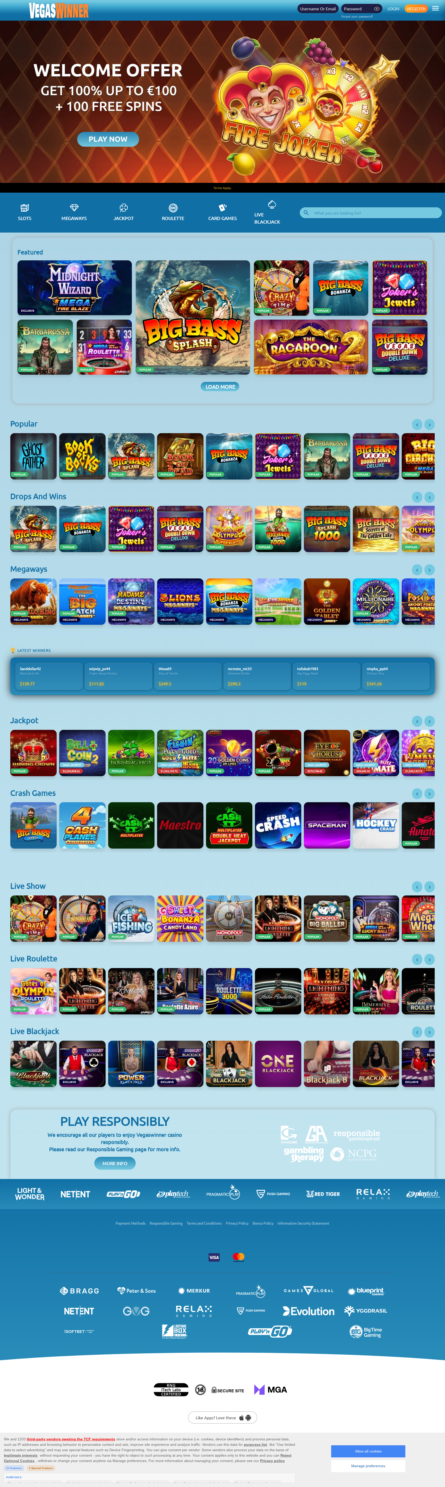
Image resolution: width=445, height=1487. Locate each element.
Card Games (222, 218)
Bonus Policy (263, 1223)
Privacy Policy (237, 1223)
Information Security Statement (303, 1223)
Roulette (173, 218)
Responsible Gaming (166, 1223)
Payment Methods (131, 1223)
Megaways (74, 218)
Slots (24, 218)
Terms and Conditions (204, 1223)
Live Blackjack (267, 218)
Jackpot (124, 218)
